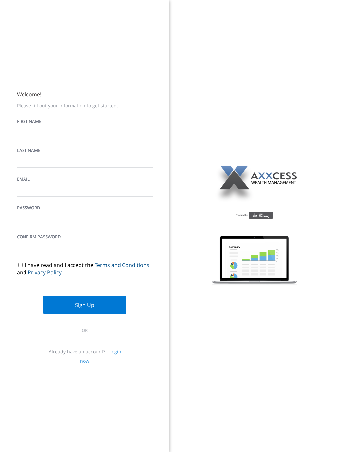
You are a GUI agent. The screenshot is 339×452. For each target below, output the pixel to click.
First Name (29, 121)
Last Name (28, 150)
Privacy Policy (45, 272)
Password (28, 208)
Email (23, 179)
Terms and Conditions (122, 265)
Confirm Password (39, 237)
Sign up (84, 305)
